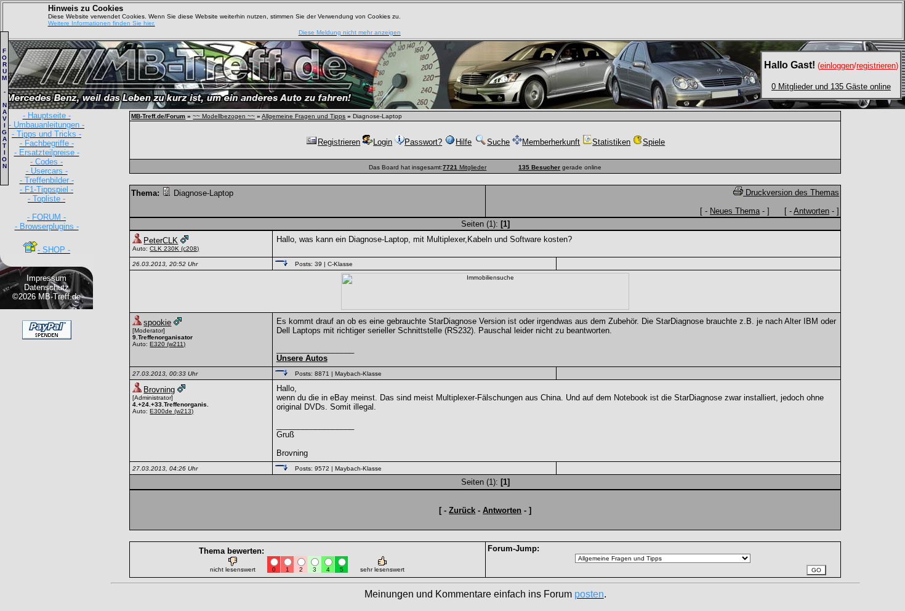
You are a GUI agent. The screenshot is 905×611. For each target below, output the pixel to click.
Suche (498, 142)
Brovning (159, 389)
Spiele (654, 142)
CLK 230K (164, 248)
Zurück (462, 510)
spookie (157, 322)
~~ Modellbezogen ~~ (224, 116)
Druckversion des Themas (791, 192)
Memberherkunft (551, 142)
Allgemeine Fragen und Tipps (303, 116)
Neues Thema (735, 211)
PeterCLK (160, 240)
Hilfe (464, 142)
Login (382, 142)
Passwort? (423, 142)
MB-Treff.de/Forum (158, 116)
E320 (157, 344)
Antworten (811, 211)
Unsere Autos (302, 358)
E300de (161, 411)
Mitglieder (464, 167)
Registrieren (339, 142)
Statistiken (611, 142)
